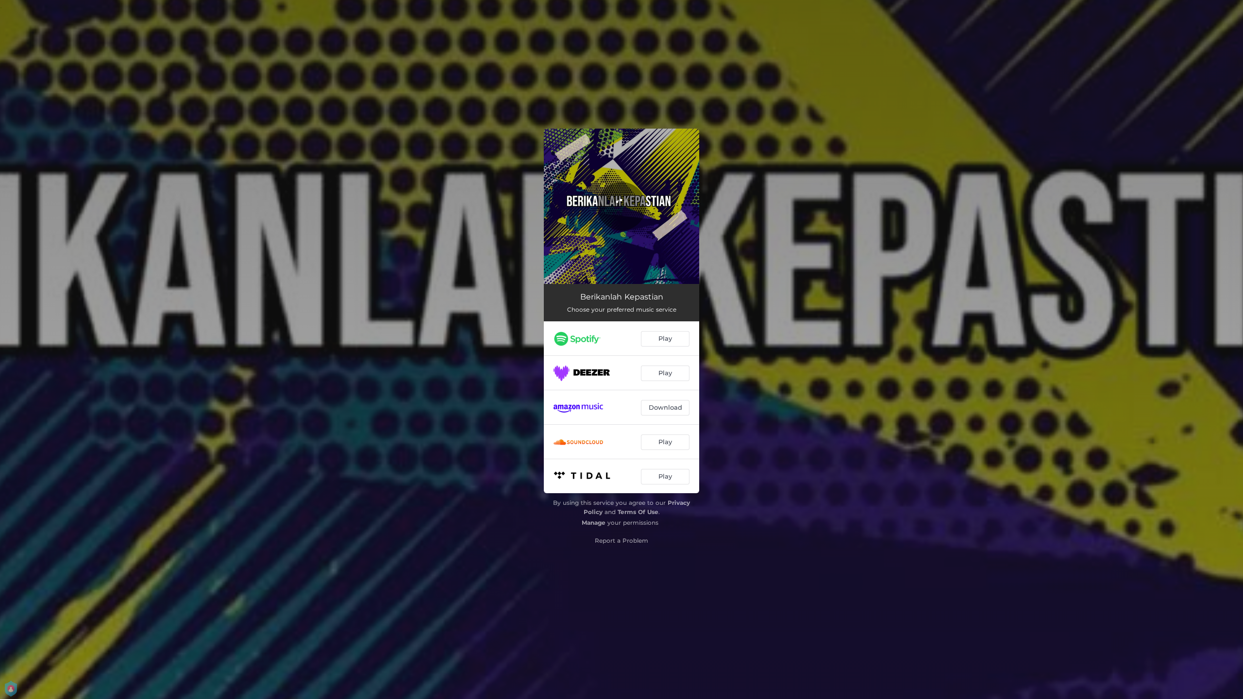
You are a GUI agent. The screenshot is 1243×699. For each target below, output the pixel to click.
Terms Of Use (638, 512)
